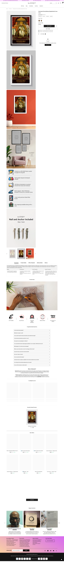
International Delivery (5, 3)
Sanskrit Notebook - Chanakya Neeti (12, 471)
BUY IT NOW (48, 28)
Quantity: (39, 24)
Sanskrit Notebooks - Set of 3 (25, 493)
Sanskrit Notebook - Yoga (38, 493)
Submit (26, 550)
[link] (11, 319)
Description (16, 262)
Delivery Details (40, 262)
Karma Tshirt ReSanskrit (38, 471)
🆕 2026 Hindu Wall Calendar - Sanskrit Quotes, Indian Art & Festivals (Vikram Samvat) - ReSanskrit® (25, 450)
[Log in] (58, 3)
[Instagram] (48, 551)
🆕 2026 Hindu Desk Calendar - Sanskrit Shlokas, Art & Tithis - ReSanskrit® (38, 450)
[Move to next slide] (59, 523)
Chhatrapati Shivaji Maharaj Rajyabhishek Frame (32, 426)
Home (7, 8)
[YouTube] (53, 551)
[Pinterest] (51, 551)
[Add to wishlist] (56, 26)
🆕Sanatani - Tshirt (25, 471)
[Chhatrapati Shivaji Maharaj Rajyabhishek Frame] (32, 417)
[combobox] (52, 3)
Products (10, 8)
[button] (6, 253)
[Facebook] (45, 551)
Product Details (23, 262)
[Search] (53, 3)
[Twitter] (56, 551)
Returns (46, 262)
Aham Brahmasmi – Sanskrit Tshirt (12, 493)
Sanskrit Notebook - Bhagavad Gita (51, 450)
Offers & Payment (31, 262)
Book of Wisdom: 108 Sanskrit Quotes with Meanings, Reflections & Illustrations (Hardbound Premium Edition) (51, 493)
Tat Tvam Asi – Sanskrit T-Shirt (51, 471)
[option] (12, 253)
